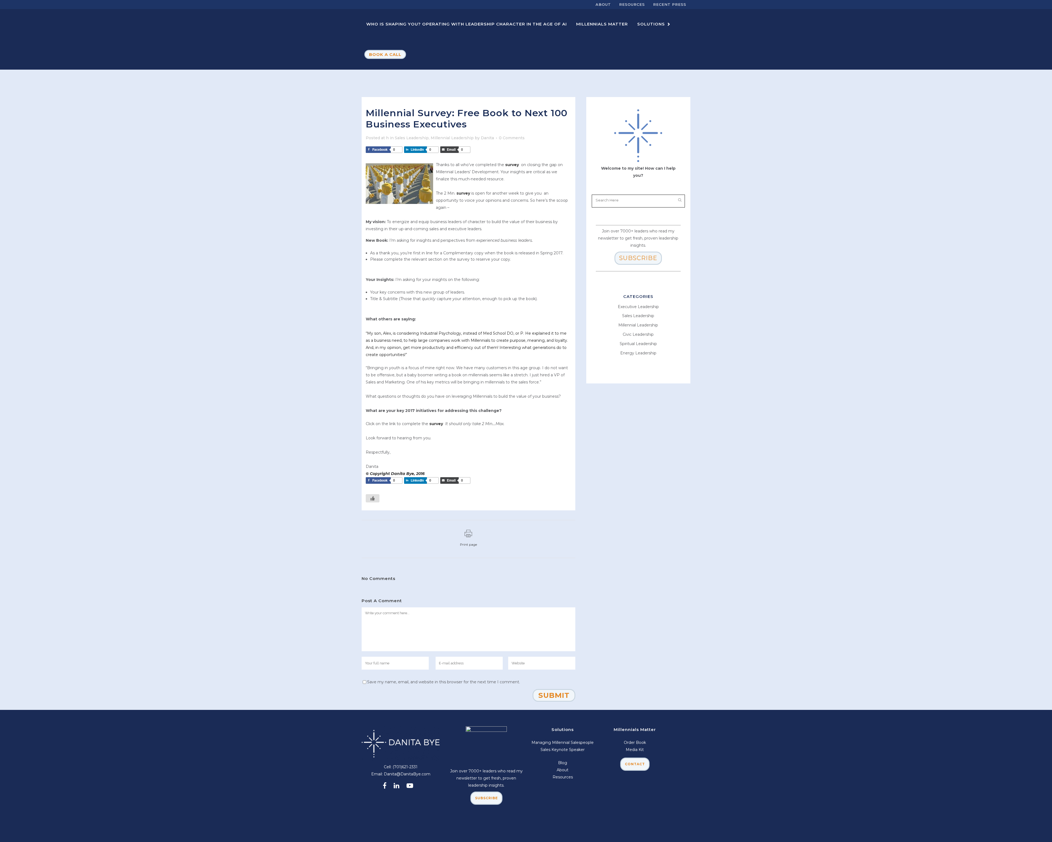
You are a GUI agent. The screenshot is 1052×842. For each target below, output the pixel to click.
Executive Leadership (638, 306)
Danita (487, 137)
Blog (562, 762)
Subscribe (638, 258)
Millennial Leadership (452, 137)
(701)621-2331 (405, 766)
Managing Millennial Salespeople (562, 742)
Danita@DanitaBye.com (407, 774)
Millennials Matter (635, 729)
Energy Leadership (638, 353)
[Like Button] (372, 498)
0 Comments (512, 137)
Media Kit (635, 749)
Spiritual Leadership (638, 343)
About (603, 4)
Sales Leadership (412, 137)
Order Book (635, 742)
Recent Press (669, 4)
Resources (632, 4)
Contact (635, 764)
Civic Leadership (638, 334)
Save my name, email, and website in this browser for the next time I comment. (443, 681)
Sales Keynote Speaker (563, 749)
